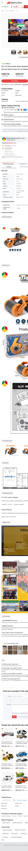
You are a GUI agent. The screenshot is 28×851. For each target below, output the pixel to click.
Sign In (3, 157)
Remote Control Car (17, 822)
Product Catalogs (22, 800)
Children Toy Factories (20, 830)
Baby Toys (3, 806)
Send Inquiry (14, 81)
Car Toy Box (23, 833)
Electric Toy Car (6, 822)
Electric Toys (4, 803)
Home (2, 10)
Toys (6, 10)
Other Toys (3, 808)
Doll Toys (17, 806)
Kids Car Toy (5, 833)
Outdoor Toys (18, 803)
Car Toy (17, 10)
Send (14, 716)
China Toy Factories (7, 830)
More (2, 840)
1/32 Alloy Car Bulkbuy (16, 837)
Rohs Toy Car (15, 833)
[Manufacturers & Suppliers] (14, 2)
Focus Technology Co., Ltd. (18, 845)
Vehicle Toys (11, 10)
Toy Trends (5, 837)
